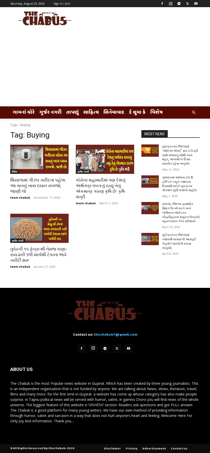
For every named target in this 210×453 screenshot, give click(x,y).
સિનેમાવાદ (113, 112)
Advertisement (154, 448)
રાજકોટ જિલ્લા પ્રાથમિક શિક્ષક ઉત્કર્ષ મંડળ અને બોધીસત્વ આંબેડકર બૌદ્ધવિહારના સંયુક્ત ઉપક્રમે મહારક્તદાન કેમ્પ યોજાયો (181, 212)
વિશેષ (156, 112)
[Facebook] (162, 3)
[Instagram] (170, 3)
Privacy (132, 448)
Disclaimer (112, 448)
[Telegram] (179, 3)
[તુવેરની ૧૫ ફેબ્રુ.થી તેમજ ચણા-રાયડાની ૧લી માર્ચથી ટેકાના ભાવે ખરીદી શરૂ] (39, 228)
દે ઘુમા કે (137, 112)
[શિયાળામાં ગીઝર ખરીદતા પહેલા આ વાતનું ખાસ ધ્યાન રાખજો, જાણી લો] (39, 159)
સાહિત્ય (91, 112)
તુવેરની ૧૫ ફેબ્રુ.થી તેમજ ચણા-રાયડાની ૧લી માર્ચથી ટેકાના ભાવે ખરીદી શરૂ (38, 254)
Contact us (179, 448)
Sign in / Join (62, 3)
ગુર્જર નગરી (50, 112)
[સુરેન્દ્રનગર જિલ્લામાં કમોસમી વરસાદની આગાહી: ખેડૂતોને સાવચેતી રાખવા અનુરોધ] (150, 239)
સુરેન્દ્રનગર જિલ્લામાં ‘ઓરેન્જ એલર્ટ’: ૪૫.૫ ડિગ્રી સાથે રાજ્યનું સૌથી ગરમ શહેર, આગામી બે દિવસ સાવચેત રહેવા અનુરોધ (180, 155)
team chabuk (20, 197)
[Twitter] (187, 3)
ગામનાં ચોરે (24, 112)
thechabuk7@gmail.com (115, 335)
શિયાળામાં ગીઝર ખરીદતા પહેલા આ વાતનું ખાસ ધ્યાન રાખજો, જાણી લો (37, 185)
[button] (193, 112)
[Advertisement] (105, 68)
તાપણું (72, 112)
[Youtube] (196, 3)
